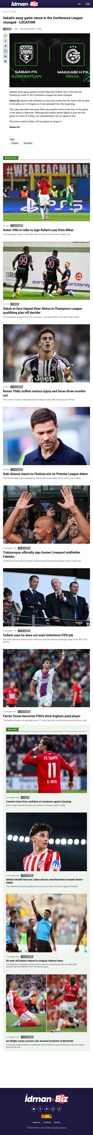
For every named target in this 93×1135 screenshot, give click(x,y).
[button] (5, 36)
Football (7, 29)
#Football (28, 143)
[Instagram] (53, 1109)
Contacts (47, 1122)
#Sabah (15, 143)
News (16, 29)
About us (36, 1122)
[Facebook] (40, 1109)
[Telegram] (46, 1109)
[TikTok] (59, 1109)
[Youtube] (34, 1109)
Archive (57, 1122)
